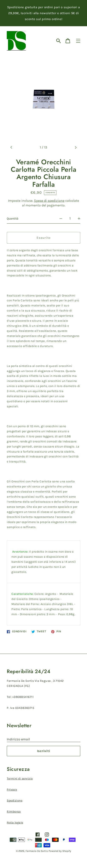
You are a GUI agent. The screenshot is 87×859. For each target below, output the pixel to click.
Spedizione (14, 800)
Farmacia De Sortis (37, 850)
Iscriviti (43, 751)
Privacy (12, 789)
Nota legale (15, 822)
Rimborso (14, 811)
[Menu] (78, 40)
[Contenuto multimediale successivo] (75, 147)
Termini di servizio (20, 778)
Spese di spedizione (49, 201)
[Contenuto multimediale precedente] (11, 147)
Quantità (12, 218)
